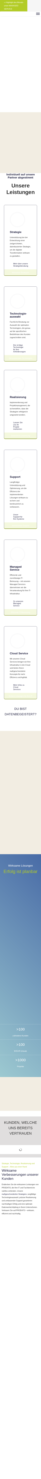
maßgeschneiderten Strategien (14, 1194)
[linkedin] (39, 6)
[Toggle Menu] (38, 14)
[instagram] (31, 6)
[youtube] (35, 6)
